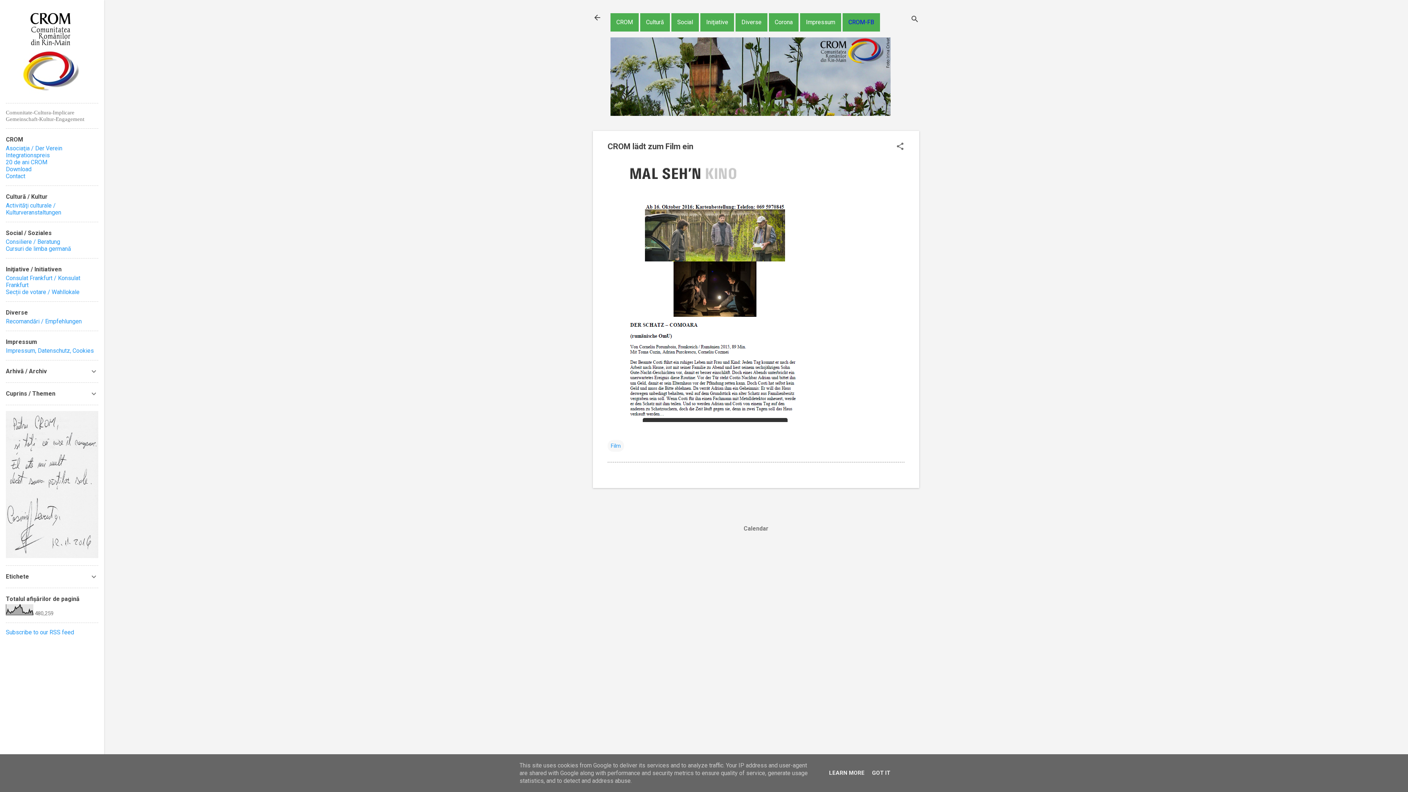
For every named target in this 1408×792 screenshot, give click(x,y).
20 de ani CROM (26, 162)
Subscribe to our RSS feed (40, 632)
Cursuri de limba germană (38, 248)
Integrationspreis (28, 155)
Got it (881, 773)
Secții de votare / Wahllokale (43, 292)
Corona (784, 22)
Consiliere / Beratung (33, 241)
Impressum (820, 22)
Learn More (847, 773)
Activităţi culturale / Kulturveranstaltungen (33, 209)
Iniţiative (717, 22)
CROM (624, 22)
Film (616, 446)
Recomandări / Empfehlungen (44, 321)
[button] (900, 147)
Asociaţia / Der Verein (34, 148)
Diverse (751, 22)
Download (19, 169)
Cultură (655, 22)
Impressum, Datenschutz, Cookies (50, 350)
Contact (15, 176)
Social (685, 22)
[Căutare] (914, 20)
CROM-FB (861, 22)
